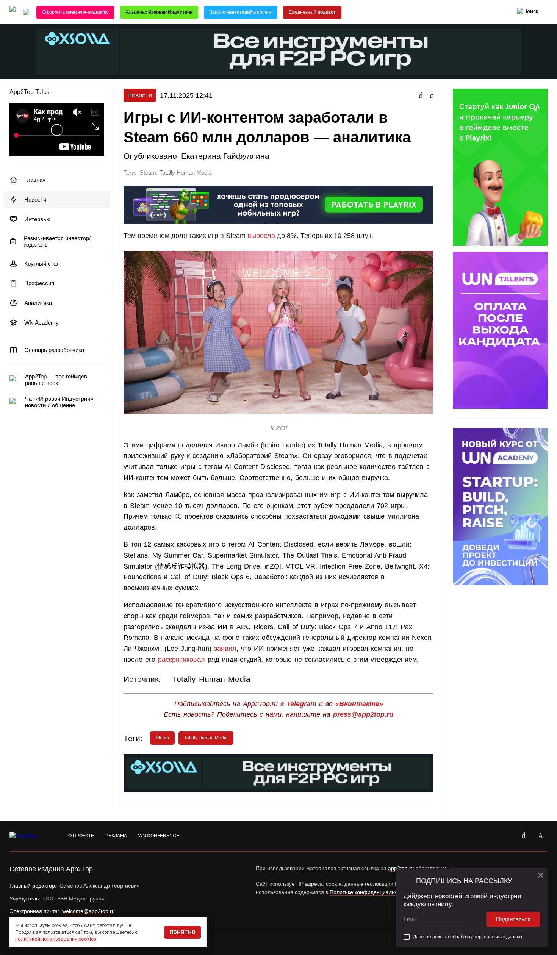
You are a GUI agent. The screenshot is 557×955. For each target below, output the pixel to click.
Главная (34, 180)
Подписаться (513, 919)
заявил (225, 648)
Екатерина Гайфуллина (225, 156)
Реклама (116, 835)
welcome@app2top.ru (88, 911)
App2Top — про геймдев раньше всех (56, 379)
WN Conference (158, 835)
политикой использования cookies (55, 939)
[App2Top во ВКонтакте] (523, 836)
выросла (261, 235)
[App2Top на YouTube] (506, 836)
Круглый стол (42, 263)
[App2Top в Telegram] (541, 836)
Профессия (39, 283)
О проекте (81, 835)
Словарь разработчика (54, 350)
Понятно (182, 932)
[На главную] (12, 12)
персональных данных (498, 936)
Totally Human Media (185, 173)
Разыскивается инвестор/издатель (57, 241)
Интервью (37, 219)
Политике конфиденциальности (369, 892)
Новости (35, 199)
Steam (148, 173)
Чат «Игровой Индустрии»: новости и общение (60, 401)
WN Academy (41, 322)
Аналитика (38, 303)
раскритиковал (181, 659)
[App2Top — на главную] (30, 836)
